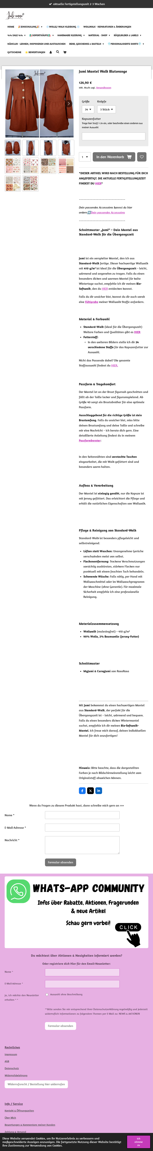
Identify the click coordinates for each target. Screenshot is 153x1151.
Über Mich (10, 1117)
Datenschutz (12, 1068)
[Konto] (50, 52)
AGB (7, 1061)
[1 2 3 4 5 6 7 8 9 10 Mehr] (85, 157)
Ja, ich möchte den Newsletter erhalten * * (22, 997)
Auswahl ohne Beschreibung (66, 994)
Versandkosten (103, 87)
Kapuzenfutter (91, 119)
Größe (86, 101)
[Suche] (57, 52)
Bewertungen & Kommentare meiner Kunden (30, 1124)
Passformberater (90, 440)
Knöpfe (101, 101)
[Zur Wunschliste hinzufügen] (141, 157)
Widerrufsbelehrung (16, 1075)
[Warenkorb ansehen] (64, 52)
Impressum (11, 1054)
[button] (13, 148)
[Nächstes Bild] (68, 103)
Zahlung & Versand (15, 1131)
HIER (98, 183)
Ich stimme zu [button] (139, 1142)
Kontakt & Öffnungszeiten (19, 1110)
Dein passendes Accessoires (108, 212)
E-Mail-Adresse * (15, 827)
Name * (9, 815)
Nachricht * (12, 840)
